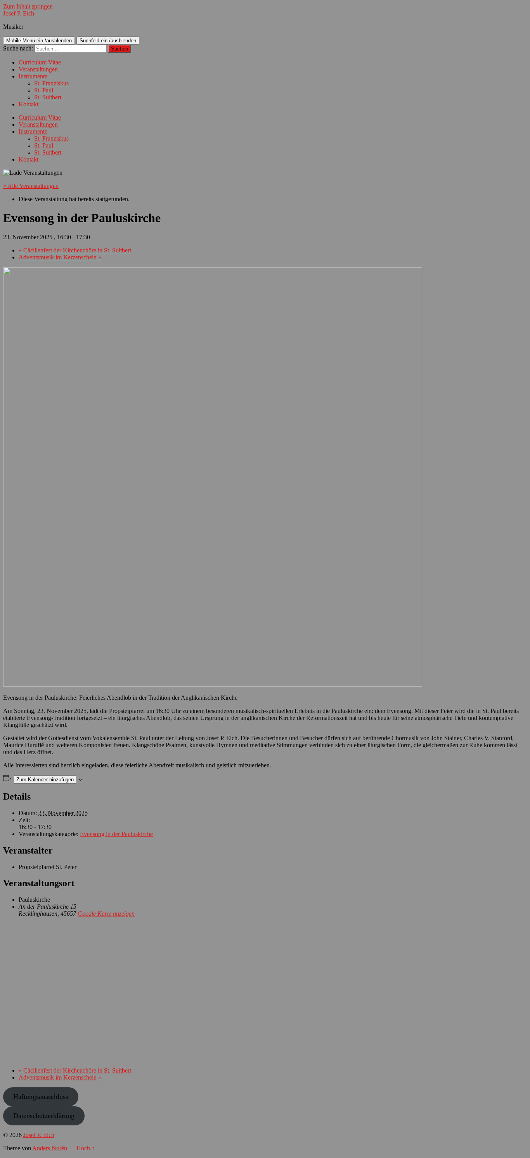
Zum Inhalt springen (28, 6)
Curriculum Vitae (40, 62)
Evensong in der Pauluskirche (116, 834)
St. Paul (43, 90)
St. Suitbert (47, 97)
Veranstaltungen (38, 69)
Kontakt (28, 104)
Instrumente (33, 76)
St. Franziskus (51, 83)
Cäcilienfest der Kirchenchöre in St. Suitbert (75, 250)
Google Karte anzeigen (106, 913)
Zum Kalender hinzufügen (45, 779)
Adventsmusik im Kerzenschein (60, 257)
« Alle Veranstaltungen (31, 186)
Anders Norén (49, 1148)
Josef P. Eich (18, 13)
